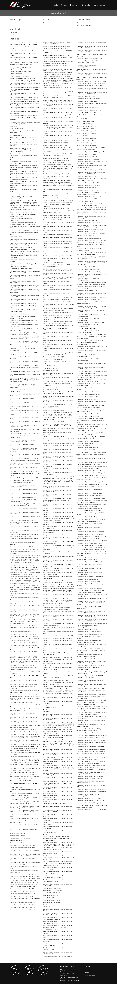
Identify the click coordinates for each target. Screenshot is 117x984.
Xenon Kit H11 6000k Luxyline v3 (86, 124)
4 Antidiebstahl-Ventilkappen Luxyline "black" (23, 303)
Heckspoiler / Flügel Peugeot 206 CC (87, 441)
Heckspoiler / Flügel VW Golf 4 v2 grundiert (89, 588)
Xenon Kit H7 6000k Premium (52, 902)
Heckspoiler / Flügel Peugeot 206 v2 (87, 101)
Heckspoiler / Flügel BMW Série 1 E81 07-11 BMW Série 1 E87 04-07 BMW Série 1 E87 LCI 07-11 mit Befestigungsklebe (91, 336)
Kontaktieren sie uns (16, 35)
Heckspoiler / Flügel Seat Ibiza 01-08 (87, 107)
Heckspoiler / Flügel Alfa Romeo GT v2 (87, 416)
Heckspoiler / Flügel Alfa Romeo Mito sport (89, 58)
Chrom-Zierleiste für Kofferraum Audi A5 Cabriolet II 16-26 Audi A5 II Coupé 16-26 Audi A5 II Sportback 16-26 (25, 615)
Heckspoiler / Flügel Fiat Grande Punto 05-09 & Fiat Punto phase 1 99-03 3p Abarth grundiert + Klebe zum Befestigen (91, 708)
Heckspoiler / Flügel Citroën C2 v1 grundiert (89, 493)
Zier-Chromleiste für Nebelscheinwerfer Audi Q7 (57, 234)
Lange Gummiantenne (16, 128)
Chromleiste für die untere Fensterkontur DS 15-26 (58, 449)
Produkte (55, 5)
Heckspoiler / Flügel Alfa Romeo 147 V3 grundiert (91, 694)
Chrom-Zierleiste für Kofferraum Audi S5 (21, 896)
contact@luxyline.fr (73, 980)
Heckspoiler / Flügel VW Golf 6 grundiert (88, 631)
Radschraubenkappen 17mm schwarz (21, 65)
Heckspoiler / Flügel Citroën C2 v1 (86, 154)
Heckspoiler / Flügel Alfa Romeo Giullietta (88, 238)
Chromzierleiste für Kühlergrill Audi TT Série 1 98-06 (25, 433)
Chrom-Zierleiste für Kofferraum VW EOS (22, 756)
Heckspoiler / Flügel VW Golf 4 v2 (86, 231)
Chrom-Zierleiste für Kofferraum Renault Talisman (58, 135)
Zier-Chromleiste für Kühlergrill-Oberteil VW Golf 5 (24, 497)
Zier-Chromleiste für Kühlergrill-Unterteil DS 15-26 (57, 657)
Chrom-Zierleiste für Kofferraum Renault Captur (24, 729)
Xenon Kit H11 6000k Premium (52, 893)
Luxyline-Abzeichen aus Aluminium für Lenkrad (24, 62)
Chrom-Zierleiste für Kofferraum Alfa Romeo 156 (24, 847)
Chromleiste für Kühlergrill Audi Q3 (53, 357)
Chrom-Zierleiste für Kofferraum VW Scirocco (56, 217)
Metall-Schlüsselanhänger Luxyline (20, 76)
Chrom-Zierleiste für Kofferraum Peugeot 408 (57, 115)
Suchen (65, 5)
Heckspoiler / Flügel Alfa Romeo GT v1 (87, 269)
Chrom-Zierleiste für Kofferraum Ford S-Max (56, 208)
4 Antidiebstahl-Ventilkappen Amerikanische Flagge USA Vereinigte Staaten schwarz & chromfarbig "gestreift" (25, 89)
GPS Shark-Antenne (16, 135)
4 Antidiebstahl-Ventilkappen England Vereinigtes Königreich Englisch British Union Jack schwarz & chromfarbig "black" (24, 291)
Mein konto (79, 23)
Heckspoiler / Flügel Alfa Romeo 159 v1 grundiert (90, 789)
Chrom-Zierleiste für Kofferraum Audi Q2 (22, 891)
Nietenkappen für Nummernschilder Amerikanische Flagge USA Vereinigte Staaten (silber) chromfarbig (24, 161)
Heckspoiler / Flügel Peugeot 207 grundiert (89, 545)
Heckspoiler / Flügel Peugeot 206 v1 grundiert (90, 543)
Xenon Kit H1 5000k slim (50, 366)
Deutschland (101, 5)
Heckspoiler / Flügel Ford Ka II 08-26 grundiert (90, 733)
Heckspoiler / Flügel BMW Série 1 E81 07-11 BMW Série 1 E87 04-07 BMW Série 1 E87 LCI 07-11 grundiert (91, 602)
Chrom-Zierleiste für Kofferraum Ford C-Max (56, 55)
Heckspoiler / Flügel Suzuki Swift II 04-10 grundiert (91, 484)
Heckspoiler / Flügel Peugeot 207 (86, 201)
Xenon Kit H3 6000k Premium (52, 895)
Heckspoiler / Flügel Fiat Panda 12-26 (87, 397)
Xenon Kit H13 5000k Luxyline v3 (86, 126)
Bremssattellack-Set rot (17, 840)
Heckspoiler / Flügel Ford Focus (85, 96)
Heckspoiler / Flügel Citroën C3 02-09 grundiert (90, 498)
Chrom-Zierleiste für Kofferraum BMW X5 (22, 905)
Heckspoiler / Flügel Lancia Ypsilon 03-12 (88, 98)
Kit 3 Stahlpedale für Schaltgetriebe (20, 482)
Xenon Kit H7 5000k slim (50, 370)
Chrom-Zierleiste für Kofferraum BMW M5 (22, 665)
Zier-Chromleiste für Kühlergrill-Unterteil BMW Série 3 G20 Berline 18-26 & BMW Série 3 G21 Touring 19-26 (23, 450)
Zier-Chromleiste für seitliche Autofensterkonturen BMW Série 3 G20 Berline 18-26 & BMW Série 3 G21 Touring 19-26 (58, 857)
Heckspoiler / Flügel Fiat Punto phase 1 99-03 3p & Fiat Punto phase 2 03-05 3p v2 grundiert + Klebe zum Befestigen (91, 262)
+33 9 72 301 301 (73, 978)
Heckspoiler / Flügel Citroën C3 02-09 (87, 159)
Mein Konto (75, 5)
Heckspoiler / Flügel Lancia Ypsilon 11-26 (88, 399)
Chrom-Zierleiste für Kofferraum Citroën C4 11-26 (57, 302)
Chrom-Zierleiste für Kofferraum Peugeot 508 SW (25, 471)
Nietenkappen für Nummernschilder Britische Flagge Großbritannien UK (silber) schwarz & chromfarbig (23, 173)
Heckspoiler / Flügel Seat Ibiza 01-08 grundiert (90, 482)
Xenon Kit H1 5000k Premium (52, 888)
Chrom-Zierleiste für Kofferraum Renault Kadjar (24, 732)
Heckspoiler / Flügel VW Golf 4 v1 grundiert (89, 487)
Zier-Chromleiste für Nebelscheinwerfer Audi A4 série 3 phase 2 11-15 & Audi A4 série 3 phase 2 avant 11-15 (25, 342)
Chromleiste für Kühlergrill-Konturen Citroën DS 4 (24, 478)
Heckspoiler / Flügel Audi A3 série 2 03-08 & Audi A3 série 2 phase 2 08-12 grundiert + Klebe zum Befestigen (91, 454)
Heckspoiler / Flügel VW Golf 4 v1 (86, 112)
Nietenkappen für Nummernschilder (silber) (23, 140)
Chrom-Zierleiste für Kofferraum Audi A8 (22, 889)
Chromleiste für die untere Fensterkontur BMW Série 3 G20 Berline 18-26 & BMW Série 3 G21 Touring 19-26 (57, 500)
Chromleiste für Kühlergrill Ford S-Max (54, 422)
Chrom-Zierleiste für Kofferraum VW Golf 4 (56, 145)
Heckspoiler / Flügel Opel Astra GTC (87, 220)
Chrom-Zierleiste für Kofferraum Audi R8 (22, 631)
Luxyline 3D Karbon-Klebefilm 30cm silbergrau (23, 42)
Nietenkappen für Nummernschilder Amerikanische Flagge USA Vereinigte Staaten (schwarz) (24, 144)
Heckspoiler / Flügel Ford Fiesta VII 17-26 (88, 798)
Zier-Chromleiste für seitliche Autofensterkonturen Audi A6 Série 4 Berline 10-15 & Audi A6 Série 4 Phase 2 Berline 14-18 (58, 927)
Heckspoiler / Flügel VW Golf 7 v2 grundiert (89, 803)
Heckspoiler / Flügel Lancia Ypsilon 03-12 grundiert (91, 473)
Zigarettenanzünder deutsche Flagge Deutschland (25, 251)
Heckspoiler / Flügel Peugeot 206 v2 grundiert (90, 475)
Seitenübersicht (90, 975)
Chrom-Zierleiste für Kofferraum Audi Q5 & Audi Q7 (58, 200)
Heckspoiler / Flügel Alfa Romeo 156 (87, 414)
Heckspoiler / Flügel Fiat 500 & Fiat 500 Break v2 (57, 956)
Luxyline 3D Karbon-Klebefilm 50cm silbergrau (23, 51)
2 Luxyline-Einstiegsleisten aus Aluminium (55, 535)
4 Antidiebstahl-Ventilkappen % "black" (21, 268)
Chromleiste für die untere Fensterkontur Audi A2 (58, 636)
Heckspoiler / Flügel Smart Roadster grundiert (90, 776)
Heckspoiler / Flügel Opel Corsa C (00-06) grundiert (91, 540)
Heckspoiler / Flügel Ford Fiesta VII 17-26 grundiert (91, 809)
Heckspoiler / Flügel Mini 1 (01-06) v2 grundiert (90, 534)
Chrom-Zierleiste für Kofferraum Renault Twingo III (25, 744)
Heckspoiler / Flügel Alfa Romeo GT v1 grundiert (90, 634)
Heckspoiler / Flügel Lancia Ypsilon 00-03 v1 (89, 183)
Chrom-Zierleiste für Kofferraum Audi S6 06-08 (24, 643)
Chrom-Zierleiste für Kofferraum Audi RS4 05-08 (24, 634)
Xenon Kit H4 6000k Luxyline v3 (86, 138)
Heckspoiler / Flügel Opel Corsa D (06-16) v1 (89, 222)
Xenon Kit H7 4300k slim (50, 368)
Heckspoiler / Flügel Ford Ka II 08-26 (87, 392)
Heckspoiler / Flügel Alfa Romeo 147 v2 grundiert (91, 665)
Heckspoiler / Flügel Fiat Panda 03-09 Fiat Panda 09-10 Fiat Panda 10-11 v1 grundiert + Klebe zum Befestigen (91, 650)
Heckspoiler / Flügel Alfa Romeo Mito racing (89, 229)
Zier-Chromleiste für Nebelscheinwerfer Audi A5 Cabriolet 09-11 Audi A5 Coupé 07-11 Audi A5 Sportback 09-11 (24, 348)
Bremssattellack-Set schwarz (18, 843)
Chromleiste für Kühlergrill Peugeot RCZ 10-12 (57, 359)
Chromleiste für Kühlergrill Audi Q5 (53, 410)
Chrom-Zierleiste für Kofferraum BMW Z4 (22, 907)
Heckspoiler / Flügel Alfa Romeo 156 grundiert (90, 746)
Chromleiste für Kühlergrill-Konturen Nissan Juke (24, 371)
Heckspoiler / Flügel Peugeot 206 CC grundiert (90, 769)
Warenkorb (88, 5)
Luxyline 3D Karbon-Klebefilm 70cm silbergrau (23, 57)
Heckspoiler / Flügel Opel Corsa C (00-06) (88, 196)
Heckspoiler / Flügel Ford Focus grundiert (88, 470)
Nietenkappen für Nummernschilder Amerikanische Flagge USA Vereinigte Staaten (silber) (24, 155)
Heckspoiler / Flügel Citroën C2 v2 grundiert (89, 495)
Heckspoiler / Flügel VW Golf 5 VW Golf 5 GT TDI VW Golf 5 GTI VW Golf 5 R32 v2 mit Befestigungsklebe (90, 324)
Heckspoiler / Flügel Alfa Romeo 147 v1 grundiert (91, 297)
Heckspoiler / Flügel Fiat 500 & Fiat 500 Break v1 (90, 85)
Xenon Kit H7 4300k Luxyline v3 (86, 140)
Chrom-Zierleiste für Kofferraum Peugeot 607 (57, 215)
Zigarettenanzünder (16, 237)
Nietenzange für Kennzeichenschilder (21, 212)
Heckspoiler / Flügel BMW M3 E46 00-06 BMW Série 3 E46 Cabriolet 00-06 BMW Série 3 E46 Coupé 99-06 (90, 420)
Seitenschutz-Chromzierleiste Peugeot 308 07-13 (58, 325)
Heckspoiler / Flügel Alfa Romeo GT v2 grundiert (90, 749)
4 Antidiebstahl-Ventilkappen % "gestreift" (22, 81)
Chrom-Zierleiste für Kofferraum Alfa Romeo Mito (24, 549)
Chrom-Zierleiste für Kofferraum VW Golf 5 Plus (57, 147)
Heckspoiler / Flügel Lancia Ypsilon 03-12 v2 (89, 185)
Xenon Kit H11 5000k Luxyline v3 (86, 121)
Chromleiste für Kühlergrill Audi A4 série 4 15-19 (57, 315)
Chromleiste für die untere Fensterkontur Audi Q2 (58, 638)
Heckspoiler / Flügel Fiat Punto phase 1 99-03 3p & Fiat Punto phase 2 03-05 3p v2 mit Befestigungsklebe (91, 625)
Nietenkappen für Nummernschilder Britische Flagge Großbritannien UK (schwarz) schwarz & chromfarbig (24, 167)
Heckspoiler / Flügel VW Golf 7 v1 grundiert (89, 778)
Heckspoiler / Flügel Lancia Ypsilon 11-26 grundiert (91, 740)
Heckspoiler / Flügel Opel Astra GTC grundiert (90, 562)
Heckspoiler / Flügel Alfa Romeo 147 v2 (88, 299)
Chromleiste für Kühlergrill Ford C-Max (54, 436)
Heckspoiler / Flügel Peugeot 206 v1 (87, 199)
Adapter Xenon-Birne (16, 60)
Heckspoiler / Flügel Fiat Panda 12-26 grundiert (90, 738)
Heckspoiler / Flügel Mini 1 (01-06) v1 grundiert (90, 532)
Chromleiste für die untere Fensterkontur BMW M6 (58, 443)
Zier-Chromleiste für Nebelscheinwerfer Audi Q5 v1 (25, 410)
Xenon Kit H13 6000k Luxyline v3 (86, 128)
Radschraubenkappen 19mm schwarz (21, 71)
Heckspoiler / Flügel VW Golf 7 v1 (86, 450)
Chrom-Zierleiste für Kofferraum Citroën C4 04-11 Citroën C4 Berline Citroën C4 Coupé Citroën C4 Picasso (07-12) (57, 204)
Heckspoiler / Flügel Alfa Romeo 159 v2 (88, 581)
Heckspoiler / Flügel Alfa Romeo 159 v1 (88, 579)
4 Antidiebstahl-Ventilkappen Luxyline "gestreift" (24, 115)
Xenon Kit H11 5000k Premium (52, 890)
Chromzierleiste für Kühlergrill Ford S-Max (22, 209)
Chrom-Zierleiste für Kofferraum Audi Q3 (55, 198)
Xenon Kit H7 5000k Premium (52, 900)
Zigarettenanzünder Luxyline (18, 266)
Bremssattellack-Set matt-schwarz (20, 838)
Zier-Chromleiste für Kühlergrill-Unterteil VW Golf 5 (58, 381)
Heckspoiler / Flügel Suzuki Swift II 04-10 (88, 110)
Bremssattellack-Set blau (17, 833)
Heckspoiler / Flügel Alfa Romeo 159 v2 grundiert (91, 791)
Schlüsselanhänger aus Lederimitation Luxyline (24, 194)
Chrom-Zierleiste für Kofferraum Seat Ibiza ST (56, 138)
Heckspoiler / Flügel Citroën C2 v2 (86, 157)
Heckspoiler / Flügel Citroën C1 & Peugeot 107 (90, 152)
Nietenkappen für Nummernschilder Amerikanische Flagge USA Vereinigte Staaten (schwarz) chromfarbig (24, 149)
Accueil (45, 23)
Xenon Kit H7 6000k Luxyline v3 (86, 145)
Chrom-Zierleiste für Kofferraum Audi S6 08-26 (23, 645)
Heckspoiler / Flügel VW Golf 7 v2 (86, 659)
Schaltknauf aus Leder (16, 787)
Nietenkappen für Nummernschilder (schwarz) (23, 137)
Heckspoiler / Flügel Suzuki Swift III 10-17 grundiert (91, 735)
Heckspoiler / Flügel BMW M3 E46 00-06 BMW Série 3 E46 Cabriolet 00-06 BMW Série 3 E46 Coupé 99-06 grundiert (90, 753)
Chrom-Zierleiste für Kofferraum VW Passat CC (24, 772)
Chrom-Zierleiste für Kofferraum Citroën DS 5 (56, 46)
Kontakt (87, 970)
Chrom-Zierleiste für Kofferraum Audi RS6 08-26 (24, 636)
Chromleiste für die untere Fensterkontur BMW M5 (58, 545)
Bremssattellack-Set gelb (17, 835)
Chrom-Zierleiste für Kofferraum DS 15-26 (55, 48)
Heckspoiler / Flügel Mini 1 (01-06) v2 (87, 190)
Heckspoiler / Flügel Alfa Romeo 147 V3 (88, 328)
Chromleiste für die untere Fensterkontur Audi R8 (58, 312)
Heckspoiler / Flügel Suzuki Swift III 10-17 (88, 394)
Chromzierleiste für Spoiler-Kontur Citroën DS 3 (24, 460)
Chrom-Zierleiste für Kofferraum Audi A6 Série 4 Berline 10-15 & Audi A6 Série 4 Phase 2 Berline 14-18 (24, 627)
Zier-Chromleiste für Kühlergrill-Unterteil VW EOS (58, 256)
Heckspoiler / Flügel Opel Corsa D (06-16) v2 (89, 272)
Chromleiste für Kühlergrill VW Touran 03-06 (56, 220)
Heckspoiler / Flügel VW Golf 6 (85, 267)
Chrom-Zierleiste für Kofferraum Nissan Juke (23, 702)
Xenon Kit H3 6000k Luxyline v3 (86, 131)
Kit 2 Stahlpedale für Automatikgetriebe (21, 480)
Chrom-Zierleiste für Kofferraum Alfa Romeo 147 (24, 845)
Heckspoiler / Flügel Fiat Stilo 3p (86, 176)
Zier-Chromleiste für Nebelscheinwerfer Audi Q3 (24, 458)
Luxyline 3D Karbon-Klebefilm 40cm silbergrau (23, 44)
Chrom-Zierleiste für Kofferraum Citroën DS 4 (23, 684)
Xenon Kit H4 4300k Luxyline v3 (86, 133)
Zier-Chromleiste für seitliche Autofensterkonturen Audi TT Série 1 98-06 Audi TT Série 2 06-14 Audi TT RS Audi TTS (58, 783)
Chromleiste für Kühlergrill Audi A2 (53, 262)
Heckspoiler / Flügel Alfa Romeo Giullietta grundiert (91, 598)
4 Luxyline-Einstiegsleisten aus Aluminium (55, 680)
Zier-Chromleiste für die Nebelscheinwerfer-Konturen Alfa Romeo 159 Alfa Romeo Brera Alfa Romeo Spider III (24, 385)
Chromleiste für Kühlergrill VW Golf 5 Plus (55, 158)
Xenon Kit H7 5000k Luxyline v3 (86, 143)
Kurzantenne (13, 126)
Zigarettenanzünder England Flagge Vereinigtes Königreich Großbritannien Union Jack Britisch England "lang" (24, 255)
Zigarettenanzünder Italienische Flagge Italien (23, 264)
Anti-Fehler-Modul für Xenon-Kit (19, 314)
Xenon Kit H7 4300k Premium (52, 898)
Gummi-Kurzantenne (16, 73)
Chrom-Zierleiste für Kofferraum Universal (55, 142)
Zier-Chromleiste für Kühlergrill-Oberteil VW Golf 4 (58, 174)
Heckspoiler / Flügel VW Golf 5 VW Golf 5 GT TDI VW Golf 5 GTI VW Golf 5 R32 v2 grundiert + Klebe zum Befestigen (91, 690)
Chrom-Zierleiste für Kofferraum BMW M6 (22, 902)
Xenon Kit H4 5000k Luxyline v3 (86, 136)
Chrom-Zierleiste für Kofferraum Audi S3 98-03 (24, 893)
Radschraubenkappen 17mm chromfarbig (22, 78)
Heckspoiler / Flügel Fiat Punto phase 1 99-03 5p (90, 170)
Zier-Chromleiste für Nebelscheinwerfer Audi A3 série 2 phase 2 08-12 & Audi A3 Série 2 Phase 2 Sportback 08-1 (24, 522)
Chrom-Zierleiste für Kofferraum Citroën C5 (22, 910)
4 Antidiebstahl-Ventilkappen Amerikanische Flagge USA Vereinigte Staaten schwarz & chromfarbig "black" (25, 276)
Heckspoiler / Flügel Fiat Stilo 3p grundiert (88, 517)
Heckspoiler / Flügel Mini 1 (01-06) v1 (87, 187)
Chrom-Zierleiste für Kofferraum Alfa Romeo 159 (57, 241)
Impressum (13, 32)
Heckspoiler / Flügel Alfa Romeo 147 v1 (54, 803)
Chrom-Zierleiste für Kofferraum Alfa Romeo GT (24, 547)
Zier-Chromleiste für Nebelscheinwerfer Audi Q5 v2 (25, 818)
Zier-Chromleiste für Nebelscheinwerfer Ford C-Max (25, 230)
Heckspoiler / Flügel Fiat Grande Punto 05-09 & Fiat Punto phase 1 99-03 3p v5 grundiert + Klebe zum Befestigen (91, 553)
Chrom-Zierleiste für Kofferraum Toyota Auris (56, 140)
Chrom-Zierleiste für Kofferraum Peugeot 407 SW (58, 112)
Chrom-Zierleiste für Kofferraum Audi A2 (22, 565)
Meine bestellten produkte (84, 25)
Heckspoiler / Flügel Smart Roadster (87, 447)
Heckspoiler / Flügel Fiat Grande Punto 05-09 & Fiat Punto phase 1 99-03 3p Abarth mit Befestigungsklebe (91, 342)
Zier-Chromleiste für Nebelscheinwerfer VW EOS (24, 365)
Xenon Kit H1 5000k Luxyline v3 (85, 119)
